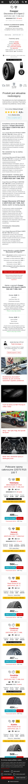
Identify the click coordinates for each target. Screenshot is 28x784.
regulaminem (14, 279)
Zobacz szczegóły (10, 518)
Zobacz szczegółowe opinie (14, 117)
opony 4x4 (15, 48)
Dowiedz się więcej (5, 768)
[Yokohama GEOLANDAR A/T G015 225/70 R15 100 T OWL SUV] (14, 511)
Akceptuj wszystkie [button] (7, 777)
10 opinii (19, 541)
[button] (14, 781)
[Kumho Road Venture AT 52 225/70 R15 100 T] (14, 606)
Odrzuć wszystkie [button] (20, 777)
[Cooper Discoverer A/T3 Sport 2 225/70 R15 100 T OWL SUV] (8, 71)
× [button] (26, 759)
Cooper (17, 41)
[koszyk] (26, 2)
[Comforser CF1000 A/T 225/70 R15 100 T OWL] (14, 653)
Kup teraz (19, 518)
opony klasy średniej (15, 46)
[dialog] (14, 771)
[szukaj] (23, 2)
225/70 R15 (16, 43)
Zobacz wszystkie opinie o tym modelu (14, 272)
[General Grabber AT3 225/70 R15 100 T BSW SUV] (14, 559)
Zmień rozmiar (8, 34)
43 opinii (19, 18)
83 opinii (19, 492)
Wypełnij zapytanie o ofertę (14, 352)
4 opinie (19, 684)
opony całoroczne (15, 45)
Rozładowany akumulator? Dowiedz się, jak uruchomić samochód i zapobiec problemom (13, 378)
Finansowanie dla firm (11, 521)
